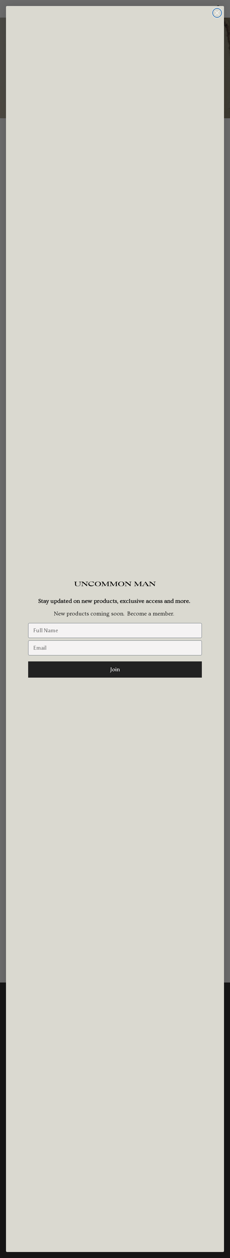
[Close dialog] (217, 12)
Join (115, 669)
